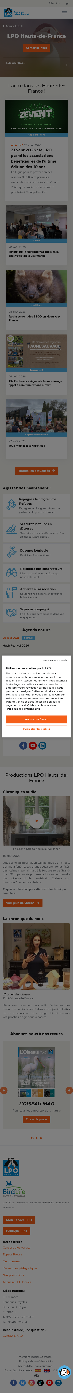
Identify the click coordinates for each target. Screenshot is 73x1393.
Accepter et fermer (36, 719)
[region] (36, 696)
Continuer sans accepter (55, 660)
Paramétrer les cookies (36, 729)
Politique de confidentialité (23, 708)
